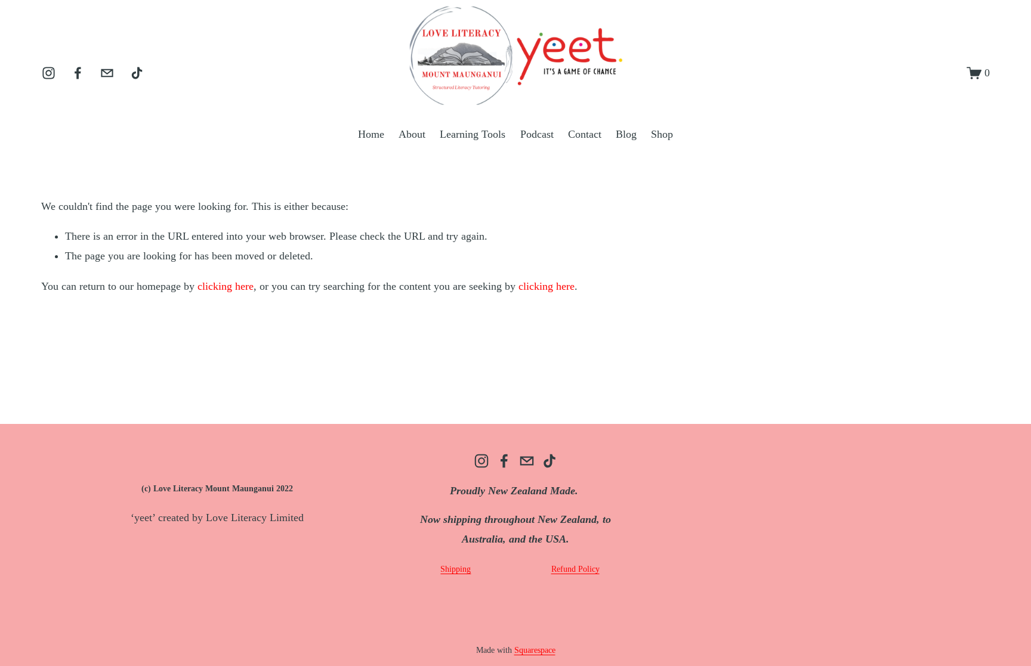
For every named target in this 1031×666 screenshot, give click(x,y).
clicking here (225, 286)
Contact (584, 134)
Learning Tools (472, 134)
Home (371, 134)
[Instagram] (48, 73)
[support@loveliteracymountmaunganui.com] (107, 73)
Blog (626, 134)
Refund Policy (575, 569)
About (412, 134)
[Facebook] (77, 73)
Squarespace (534, 650)
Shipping (455, 569)
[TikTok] (136, 73)
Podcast (537, 134)
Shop (662, 134)
